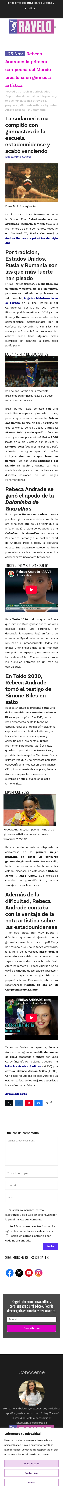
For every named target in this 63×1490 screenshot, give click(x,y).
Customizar (31, 1473)
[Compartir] (19, 1102)
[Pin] (29, 1102)
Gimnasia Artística (32, 105)
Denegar (31, 1482)
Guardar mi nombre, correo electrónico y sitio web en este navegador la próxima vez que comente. (31, 1214)
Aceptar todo (31, 1463)
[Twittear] (9, 1102)
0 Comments (37, 109)
